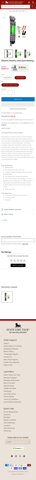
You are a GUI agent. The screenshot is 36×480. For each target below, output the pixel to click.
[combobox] (18, 6)
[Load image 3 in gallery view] (27, 53)
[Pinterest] (24, 456)
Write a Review (18, 265)
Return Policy (9, 351)
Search (6, 343)
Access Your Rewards (11, 362)
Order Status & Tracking (13, 346)
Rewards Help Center (11, 380)
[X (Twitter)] (20, 456)
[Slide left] (2, 54)
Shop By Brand (9, 428)
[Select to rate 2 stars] (14, 260)
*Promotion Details (11, 354)
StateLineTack (15, 471)
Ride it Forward (9, 383)
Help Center (8, 365)
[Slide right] (34, 54)
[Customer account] (29, 2)
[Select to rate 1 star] (11, 260)
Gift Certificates (9, 423)
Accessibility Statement (12, 402)
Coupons (7, 425)
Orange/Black (7, 78)
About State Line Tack (12, 375)
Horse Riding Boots (11, 412)
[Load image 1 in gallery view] (9, 53)
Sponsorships (9, 386)
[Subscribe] (28, 442)
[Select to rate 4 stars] (21, 260)
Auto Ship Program (11, 360)
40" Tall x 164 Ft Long (10, 85)
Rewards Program (10, 378)
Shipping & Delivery (11, 349)
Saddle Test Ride (10, 388)
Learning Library (10, 394)
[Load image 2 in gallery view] (18, 53)
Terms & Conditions (11, 399)
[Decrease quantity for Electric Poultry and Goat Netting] (3, 92)
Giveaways (7, 391)
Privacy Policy (9, 396)
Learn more (25, 244)
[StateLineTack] (14, 2)
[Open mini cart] (33, 2)
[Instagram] (16, 456)
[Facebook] (12, 456)
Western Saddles (10, 420)
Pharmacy (7, 431)
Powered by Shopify (23, 471)
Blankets (7, 417)
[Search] (32, 6)
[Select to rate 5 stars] (24, 260)
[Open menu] (3, 2)
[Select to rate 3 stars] (17, 260)
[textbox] (18, 240)
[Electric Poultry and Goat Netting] (7, 296)
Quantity (3, 89)
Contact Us (8, 357)
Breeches (7, 415)
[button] (18, 104)
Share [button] (5, 220)
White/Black (20, 78)
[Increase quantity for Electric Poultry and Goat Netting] (12, 92)
